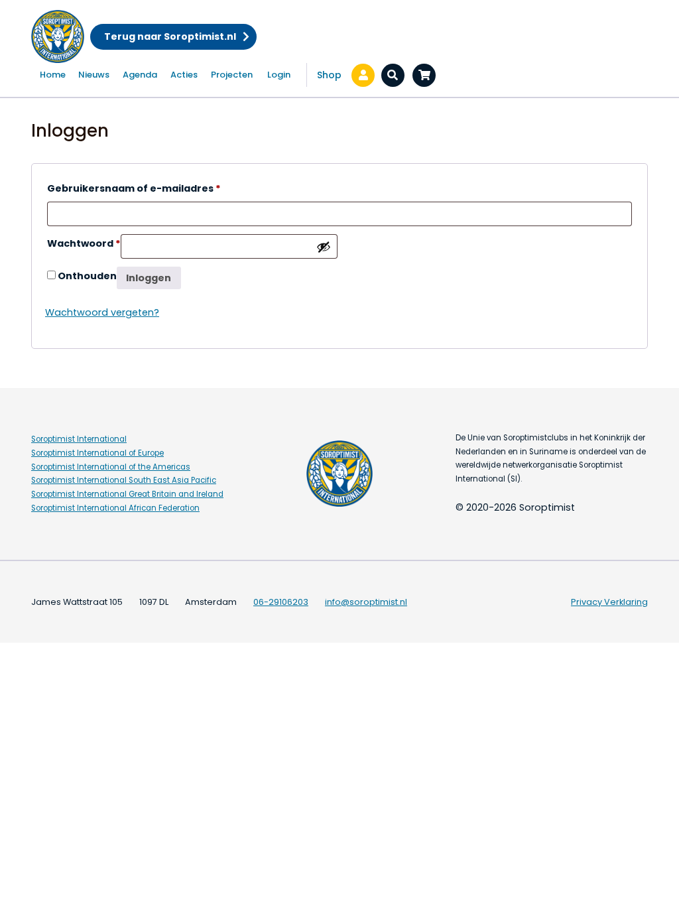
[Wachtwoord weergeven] (323, 246)
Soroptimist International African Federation (115, 508)
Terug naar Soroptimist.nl (170, 36)
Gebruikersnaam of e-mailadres (134, 188)
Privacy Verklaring (609, 602)
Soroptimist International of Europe (97, 453)
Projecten (232, 74)
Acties (184, 74)
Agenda (140, 74)
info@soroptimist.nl (366, 602)
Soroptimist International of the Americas (110, 467)
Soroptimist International (79, 439)
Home (53, 74)
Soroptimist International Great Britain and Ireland (127, 494)
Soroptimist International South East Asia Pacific (123, 480)
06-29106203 (280, 602)
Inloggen (148, 278)
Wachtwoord (84, 243)
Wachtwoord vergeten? (102, 312)
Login (278, 74)
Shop (329, 75)
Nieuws (93, 74)
